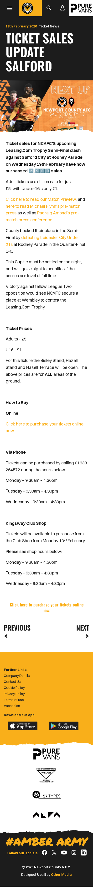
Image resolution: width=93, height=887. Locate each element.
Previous (16, 627)
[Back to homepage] (27, 8)
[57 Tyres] (46, 795)
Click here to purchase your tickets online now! (46, 607)
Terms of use (14, 700)
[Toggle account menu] (62, 8)
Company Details (17, 676)
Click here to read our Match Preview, (41, 199)
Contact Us (12, 682)
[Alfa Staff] (46, 815)
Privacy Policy (14, 694)
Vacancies (12, 706)
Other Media (61, 874)
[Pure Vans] (81, 8)
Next (82, 627)
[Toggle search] (49, 8)
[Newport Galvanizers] (46, 774)
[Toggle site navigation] (9, 8)
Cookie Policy (14, 687)
